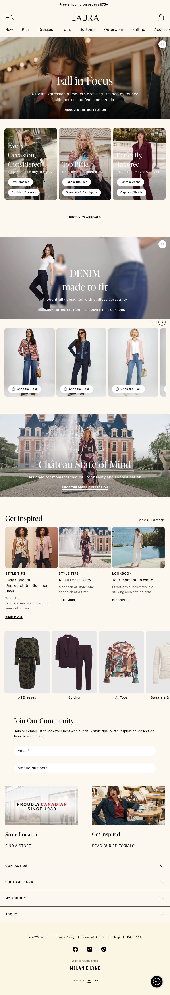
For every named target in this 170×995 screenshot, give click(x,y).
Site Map (114, 937)
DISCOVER (120, 600)
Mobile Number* (32, 768)
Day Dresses (20, 182)
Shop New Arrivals (85, 217)
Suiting (74, 697)
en (89, 980)
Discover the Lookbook (105, 310)
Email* (23, 751)
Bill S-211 (134, 937)
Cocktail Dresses (24, 192)
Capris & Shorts (131, 192)
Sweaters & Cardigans (81, 192)
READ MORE (14, 616)
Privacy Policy (65, 937)
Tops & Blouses (76, 182)
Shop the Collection (62, 310)
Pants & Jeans (130, 182)
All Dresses (27, 697)
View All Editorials (152, 520)
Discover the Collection (85, 110)
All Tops (121, 697)
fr (96, 980)
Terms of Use (91, 937)
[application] (157, 982)
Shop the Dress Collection (85, 487)
